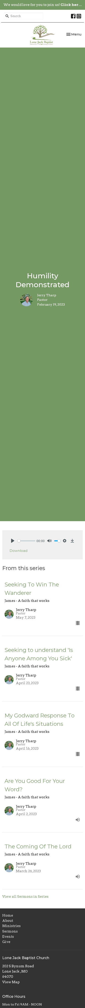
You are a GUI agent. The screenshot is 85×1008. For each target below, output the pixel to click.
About (7, 921)
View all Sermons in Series (25, 897)
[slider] (26, 541)
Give (6, 942)
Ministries (11, 926)
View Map (11, 982)
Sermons (10, 931)
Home (7, 915)
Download (18, 550)
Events (8, 937)
